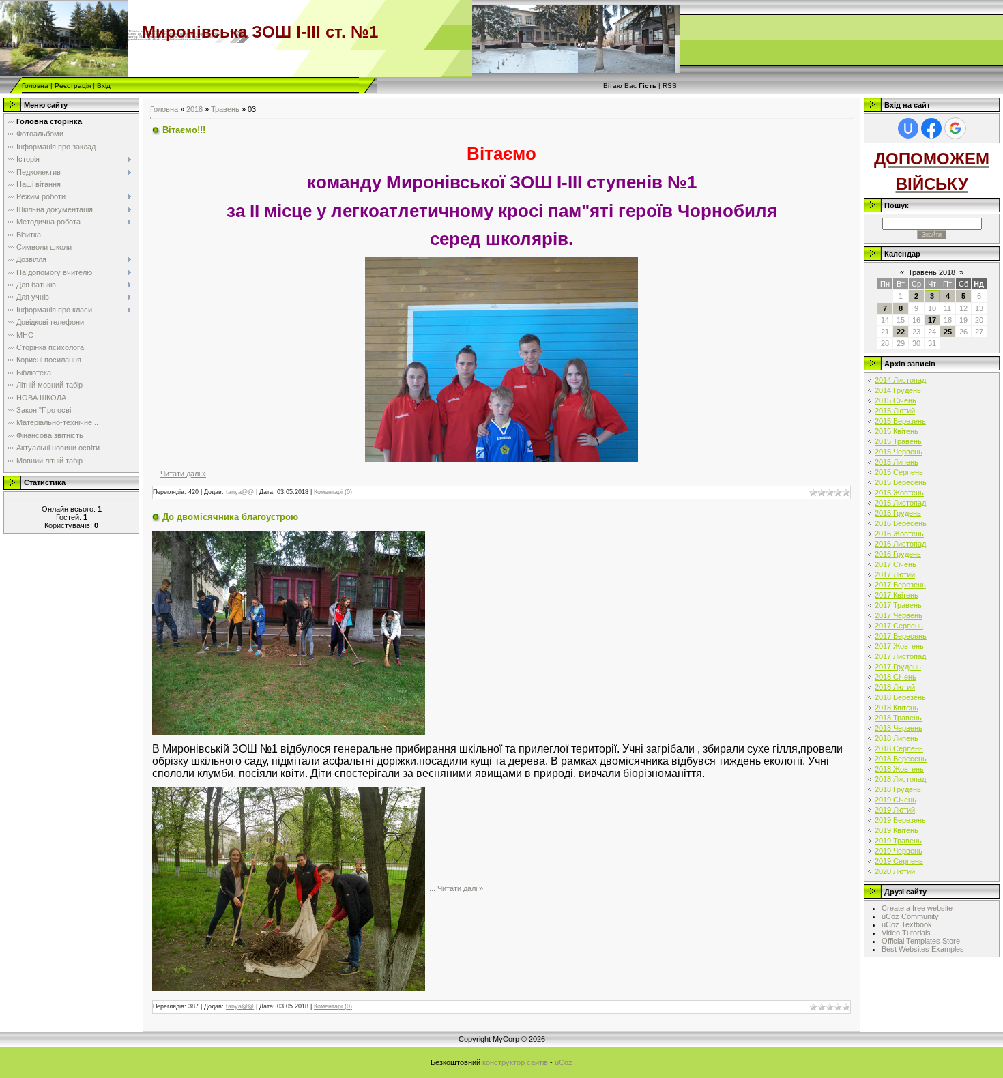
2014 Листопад (900, 380)
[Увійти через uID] (908, 128)
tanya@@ (240, 492)
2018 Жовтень (899, 769)
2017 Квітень (896, 595)
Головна (35, 85)
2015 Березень (900, 421)
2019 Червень (898, 851)
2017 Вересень (901, 636)
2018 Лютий (895, 687)
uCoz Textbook (907, 924)
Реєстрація (73, 85)
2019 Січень (895, 800)
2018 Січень (895, 677)
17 (932, 320)
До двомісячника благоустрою (230, 517)
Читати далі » (183, 473)
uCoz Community (910, 916)
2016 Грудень (898, 554)
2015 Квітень (896, 431)
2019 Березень (900, 820)
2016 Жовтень (899, 533)
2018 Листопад (900, 779)
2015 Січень (895, 400)
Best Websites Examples (923, 949)
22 (901, 331)
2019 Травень (898, 840)
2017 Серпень (899, 626)
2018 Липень (896, 738)
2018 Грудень (898, 789)
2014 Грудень (898, 390)
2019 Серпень (899, 861)
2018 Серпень (899, 748)
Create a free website (917, 908)
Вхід (104, 85)
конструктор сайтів (515, 1062)
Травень (225, 109)
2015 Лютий (895, 411)
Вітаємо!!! (183, 130)
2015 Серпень (899, 472)
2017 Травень (898, 605)
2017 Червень (898, 615)
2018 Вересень (901, 759)
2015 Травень (898, 441)
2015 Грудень (898, 513)
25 (948, 331)
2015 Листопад (900, 503)
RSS (670, 85)
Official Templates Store (921, 941)
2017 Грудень (898, 666)
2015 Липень (896, 462)
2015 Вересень (901, 482)
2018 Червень (898, 728)
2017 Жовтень (899, 646)
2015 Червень (898, 452)
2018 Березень (900, 697)
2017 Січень (895, 564)
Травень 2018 (931, 272)
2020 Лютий (895, 871)
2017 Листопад (900, 656)
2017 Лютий (895, 574)
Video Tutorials (906, 933)
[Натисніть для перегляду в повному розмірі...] (501, 358)
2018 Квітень (896, 707)
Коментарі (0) (333, 492)
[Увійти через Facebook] (931, 128)
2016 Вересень (901, 523)
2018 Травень (898, 718)
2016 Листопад (900, 544)
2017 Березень (900, 585)
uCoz (563, 1062)
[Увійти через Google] (955, 128)
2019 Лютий (895, 810)
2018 (194, 109)
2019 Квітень (896, 830)
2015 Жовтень (899, 493)
